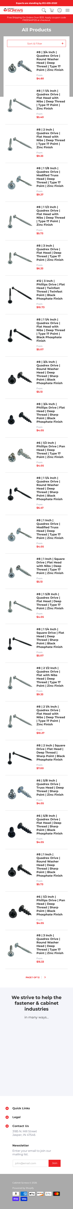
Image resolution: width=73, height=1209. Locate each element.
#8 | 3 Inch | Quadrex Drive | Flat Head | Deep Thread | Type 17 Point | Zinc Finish (49, 253)
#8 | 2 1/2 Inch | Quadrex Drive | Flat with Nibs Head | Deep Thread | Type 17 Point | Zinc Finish (49, 676)
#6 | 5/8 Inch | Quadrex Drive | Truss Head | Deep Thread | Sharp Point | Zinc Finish (50, 787)
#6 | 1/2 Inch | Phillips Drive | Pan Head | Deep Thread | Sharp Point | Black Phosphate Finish (50, 905)
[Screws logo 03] (53, 1028)
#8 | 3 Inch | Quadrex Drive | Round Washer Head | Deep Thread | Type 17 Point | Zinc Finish (49, 944)
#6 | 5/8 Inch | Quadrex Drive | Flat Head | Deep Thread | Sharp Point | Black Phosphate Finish (49, 824)
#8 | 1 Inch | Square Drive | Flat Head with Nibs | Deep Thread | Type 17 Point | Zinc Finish (50, 566)
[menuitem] (44, 10)
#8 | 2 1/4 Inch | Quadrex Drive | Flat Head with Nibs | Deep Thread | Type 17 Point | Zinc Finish (50, 715)
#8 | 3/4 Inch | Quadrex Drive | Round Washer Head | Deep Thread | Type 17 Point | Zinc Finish (49, 61)
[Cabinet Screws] (13, 10)
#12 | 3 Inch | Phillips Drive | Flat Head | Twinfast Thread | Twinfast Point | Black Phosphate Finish (50, 289)
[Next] (45, 977)
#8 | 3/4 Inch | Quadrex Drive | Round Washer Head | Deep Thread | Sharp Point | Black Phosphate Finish (49, 372)
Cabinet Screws (20, 1182)
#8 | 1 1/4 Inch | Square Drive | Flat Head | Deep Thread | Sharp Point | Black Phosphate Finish (50, 638)
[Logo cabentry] (19, 1028)
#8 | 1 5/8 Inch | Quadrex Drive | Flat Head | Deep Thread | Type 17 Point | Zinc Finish (49, 601)
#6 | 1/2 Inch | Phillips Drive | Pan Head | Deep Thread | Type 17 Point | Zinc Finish (50, 450)
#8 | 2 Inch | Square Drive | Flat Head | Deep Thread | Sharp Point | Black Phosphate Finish (50, 752)
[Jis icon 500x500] (36, 1060)
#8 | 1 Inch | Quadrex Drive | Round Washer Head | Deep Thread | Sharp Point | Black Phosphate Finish (49, 865)
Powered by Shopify (23, 1188)
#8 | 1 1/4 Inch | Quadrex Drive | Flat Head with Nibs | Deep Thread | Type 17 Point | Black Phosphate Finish (50, 330)
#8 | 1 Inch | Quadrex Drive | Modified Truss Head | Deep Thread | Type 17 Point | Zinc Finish (49, 529)
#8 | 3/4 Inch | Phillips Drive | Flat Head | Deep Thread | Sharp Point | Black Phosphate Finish (50, 412)
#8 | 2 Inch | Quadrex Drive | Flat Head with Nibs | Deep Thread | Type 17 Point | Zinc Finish (50, 138)
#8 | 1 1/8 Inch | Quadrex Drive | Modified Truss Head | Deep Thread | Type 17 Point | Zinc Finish (49, 177)
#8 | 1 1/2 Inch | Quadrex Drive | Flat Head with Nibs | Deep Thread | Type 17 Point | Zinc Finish (50, 215)
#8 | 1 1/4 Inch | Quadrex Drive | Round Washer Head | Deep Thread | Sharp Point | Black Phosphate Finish (49, 488)
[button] (44, 10)
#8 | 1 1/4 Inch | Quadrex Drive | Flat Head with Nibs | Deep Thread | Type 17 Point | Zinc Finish (50, 99)
